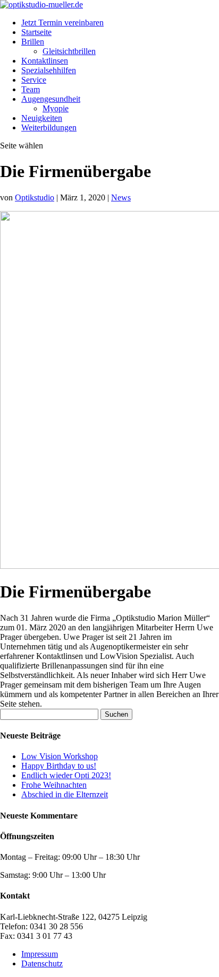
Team (30, 89)
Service (33, 79)
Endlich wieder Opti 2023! (66, 775)
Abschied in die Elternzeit (64, 794)
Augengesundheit (50, 98)
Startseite (36, 32)
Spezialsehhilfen (48, 70)
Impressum (39, 953)
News (121, 197)
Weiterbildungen (49, 127)
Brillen (32, 41)
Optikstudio (34, 197)
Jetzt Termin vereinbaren (62, 22)
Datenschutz (42, 963)
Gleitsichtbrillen (69, 51)
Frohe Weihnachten (54, 784)
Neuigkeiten (41, 117)
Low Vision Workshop (59, 756)
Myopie (56, 108)
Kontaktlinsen (44, 60)
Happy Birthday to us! (58, 765)
